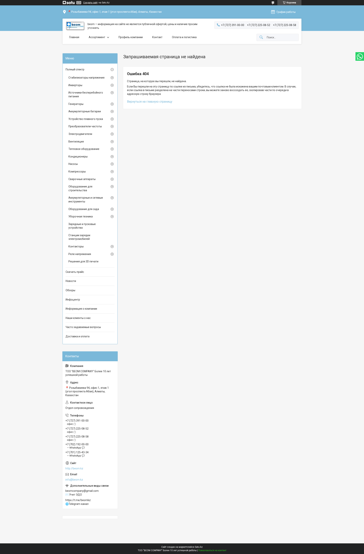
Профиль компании (130, 37)
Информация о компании (81, 308)
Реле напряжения (79, 254)
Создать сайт (90, 2)
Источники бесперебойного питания (85, 94)
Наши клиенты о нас (78, 317)
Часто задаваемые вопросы (83, 327)
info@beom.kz (74, 479)
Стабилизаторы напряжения (86, 77)
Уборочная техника (80, 216)
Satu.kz (199, 547)
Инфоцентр (73, 299)
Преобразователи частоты (85, 126)
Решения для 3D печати (83, 261)
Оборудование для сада (83, 209)
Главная (74, 37)
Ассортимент (97, 37)
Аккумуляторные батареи (84, 111)
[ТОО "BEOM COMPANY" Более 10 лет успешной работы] (75, 26)
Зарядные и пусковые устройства (82, 226)
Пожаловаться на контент (212, 550)
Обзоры (70, 290)
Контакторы (76, 246)
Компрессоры (77, 171)
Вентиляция (76, 141)
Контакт (157, 37)
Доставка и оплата (77, 336)
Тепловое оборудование (83, 148)
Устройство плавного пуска (85, 118)
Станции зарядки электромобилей (79, 237)
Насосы (73, 163)
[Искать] (261, 37)
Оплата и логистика (184, 37)
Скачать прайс (75, 271)
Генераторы (75, 103)
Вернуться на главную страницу (149, 101)
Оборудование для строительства (80, 188)
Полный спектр (75, 69)
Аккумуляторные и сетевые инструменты (85, 199)
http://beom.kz (74, 468)
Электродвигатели (80, 133)
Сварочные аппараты (82, 179)
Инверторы (75, 85)
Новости (71, 281)
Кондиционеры (78, 156)
